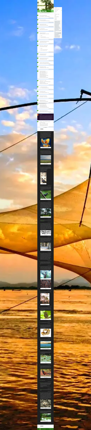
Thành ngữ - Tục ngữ (57, 14)
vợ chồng (57, 30)
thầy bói (56, 25)
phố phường (56, 22)
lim (49, 263)
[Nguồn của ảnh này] (47, 163)
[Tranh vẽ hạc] (43, 177)
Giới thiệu (56, 19)
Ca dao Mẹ (43, 11)
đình (59, 28)
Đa (40, 202)
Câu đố (55, 15)
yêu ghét (57, 34)
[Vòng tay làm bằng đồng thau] (45, 332)
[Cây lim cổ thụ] (45, 274)
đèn (58, 25)
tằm (59, 35)
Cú (40, 307)
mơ (58, 24)
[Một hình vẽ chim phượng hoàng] (45, 142)
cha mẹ (58, 23)
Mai (40, 392)
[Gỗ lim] (45, 284)
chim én (50, 259)
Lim (40, 266)
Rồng (40, 223)
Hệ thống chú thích (57, 16)
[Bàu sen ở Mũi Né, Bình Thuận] (45, 344)
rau (57, 35)
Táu (40, 261)
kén (57, 22)
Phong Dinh (56, 21)
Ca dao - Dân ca (56, 10)
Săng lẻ (41, 291)
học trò (58, 21)
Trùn (40, 322)
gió (56, 29)
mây (55, 23)
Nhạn (40, 253)
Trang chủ (56, 7)
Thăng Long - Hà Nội (57, 33)
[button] (51, 11)
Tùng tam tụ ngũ (42, 389)
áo (58, 29)
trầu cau (57, 28)
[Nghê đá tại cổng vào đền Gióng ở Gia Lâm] (45, 246)
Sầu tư (41, 380)
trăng (56, 35)
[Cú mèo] (45, 315)
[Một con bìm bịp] (45, 373)
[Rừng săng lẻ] (44, 298)
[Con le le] (45, 358)
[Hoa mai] (45, 403)
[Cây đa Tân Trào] (45, 212)
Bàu (40, 339)
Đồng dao (56, 11)
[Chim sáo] (45, 195)
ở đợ (55, 24)
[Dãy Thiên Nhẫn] (45, 159)
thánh (60, 30)
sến (50, 263)
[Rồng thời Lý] (45, 232)
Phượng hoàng (41, 132)
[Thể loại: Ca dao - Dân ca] (37, 15)
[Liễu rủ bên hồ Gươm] (45, 417)
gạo (55, 29)
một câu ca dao (43, 119)
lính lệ (57, 24)
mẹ (59, 22)
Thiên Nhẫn (41, 150)
